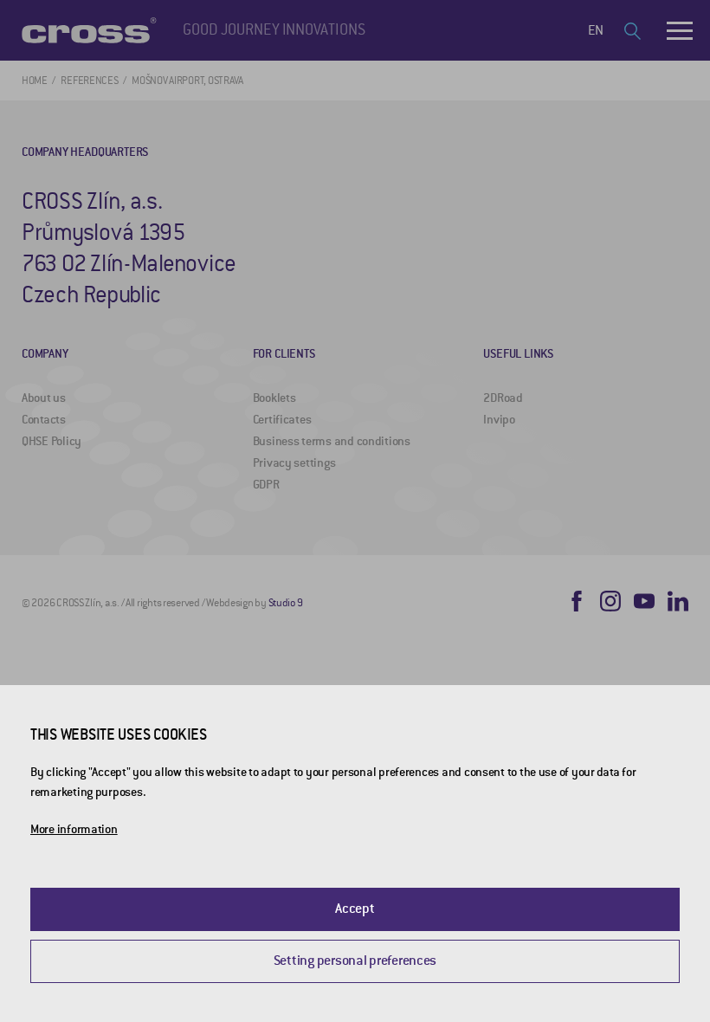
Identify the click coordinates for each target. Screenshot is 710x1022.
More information (74, 829)
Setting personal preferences (355, 960)
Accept (354, 908)
